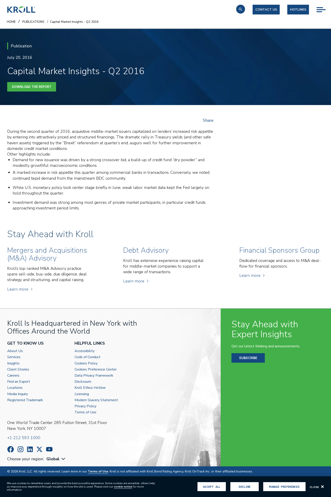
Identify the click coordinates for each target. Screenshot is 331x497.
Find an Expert (18, 382)
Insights (13, 363)
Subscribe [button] (248, 358)
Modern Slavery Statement (96, 400)
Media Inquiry (17, 394)
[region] (165, 486)
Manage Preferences (284, 486)
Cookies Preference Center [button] (96, 369)
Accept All (211, 486)
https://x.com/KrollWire (39, 449)
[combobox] (56, 459)
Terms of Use (85, 412)
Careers (13, 375)
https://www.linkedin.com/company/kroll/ (30, 449)
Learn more (17, 289)
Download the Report (31, 87)
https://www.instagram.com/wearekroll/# (20, 449)
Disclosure (83, 382)
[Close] (322, 486)
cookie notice (123, 486)
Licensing (82, 394)
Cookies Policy (86, 363)
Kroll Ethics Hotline (90, 388)
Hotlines (298, 9)
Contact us (266, 9)
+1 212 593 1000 (23, 437)
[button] (240, 9)
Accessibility (85, 351)
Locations (15, 388)
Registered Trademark (25, 400)
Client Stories (18, 369)
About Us (15, 351)
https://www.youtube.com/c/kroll (49, 449)
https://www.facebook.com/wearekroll (10, 449)
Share (208, 120)
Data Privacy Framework (94, 375)
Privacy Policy (85, 406)
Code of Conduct (87, 357)
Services (13, 357)
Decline (244, 486)
